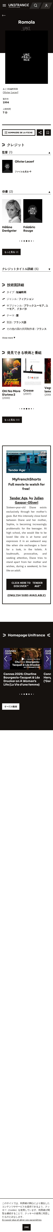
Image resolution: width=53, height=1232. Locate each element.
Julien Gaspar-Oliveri (29, 500)
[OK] (26, 1227)
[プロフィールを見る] (46, 6)
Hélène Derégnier (9, 229)
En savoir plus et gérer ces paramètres (22, 1219)
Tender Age (18, 498)
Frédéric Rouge (29, 229)
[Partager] (40, 132)
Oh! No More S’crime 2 (11, 392)
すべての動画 (10, 706)
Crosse (28, 390)
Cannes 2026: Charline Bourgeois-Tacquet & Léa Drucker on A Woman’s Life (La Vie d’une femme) (20, 679)
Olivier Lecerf (10, 92)
